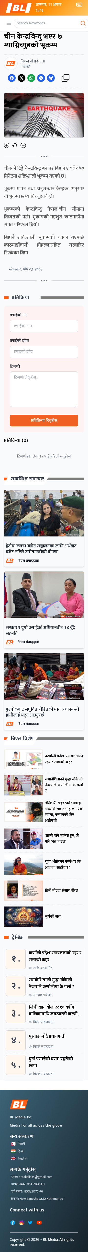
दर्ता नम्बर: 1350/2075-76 (27, 1191)
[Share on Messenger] (41, 78)
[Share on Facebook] (12, 78)
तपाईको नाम (19, 315)
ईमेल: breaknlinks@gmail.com (32, 1177)
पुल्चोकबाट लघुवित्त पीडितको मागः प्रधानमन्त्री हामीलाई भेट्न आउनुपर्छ (42, 712)
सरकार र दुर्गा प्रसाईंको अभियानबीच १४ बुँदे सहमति (40, 630)
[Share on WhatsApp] (31, 78)
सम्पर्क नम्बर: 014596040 (28, 1184)
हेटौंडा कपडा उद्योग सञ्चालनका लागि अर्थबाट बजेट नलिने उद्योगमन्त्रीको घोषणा (41, 549)
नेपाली (21, 1144)
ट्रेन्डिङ (18, 937)
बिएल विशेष (22, 738)
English (23, 1158)
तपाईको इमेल (19, 341)
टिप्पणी (15, 367)
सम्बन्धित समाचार (27, 479)
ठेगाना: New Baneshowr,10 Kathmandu (37, 1198)
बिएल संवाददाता (28, 560)
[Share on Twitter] (21, 78)
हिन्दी (20, 1151)
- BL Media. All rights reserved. (42, 1242)
